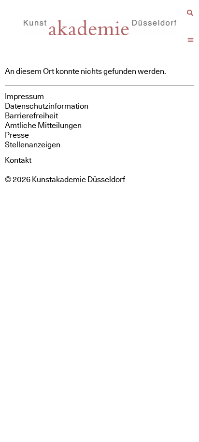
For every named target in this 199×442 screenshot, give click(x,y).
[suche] (190, 13)
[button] (191, 40)
